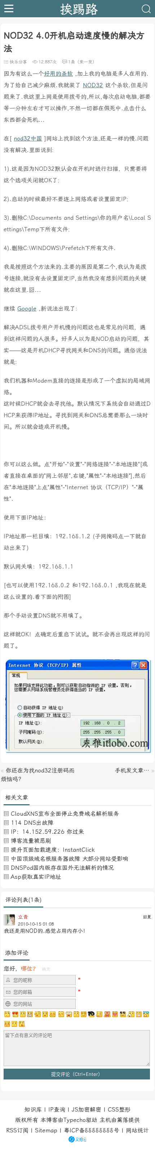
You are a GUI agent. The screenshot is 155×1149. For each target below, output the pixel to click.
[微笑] (45, 1014)
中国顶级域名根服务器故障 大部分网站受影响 (69, 858)
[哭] (14, 1024)
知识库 (33, 1109)
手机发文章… (132, 770)
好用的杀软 (58, 73)
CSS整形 (119, 1109)
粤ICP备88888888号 (91, 1130)
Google (26, 308)
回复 (147, 916)
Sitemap (46, 1130)
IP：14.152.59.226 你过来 (47, 831)
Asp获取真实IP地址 (36, 876)
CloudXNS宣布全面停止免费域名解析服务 (65, 813)
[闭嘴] (30, 1014)
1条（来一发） (82, 61)
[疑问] (7, 1014)
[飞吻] (60, 1014)
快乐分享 (18, 61)
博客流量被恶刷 (31, 840)
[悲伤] (23, 1014)
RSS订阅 (17, 1130)
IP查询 (56, 1109)
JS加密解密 (86, 1109)
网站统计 (137, 1130)
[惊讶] (69, 1014)
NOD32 (93, 85)
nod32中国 (28, 138)
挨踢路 (79, 8)
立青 (23, 917)
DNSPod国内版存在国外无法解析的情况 (62, 867)
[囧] (146, 1014)
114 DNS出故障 (32, 822)
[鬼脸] (37, 1014)
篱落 (122, 1120)
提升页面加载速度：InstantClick (53, 849)
